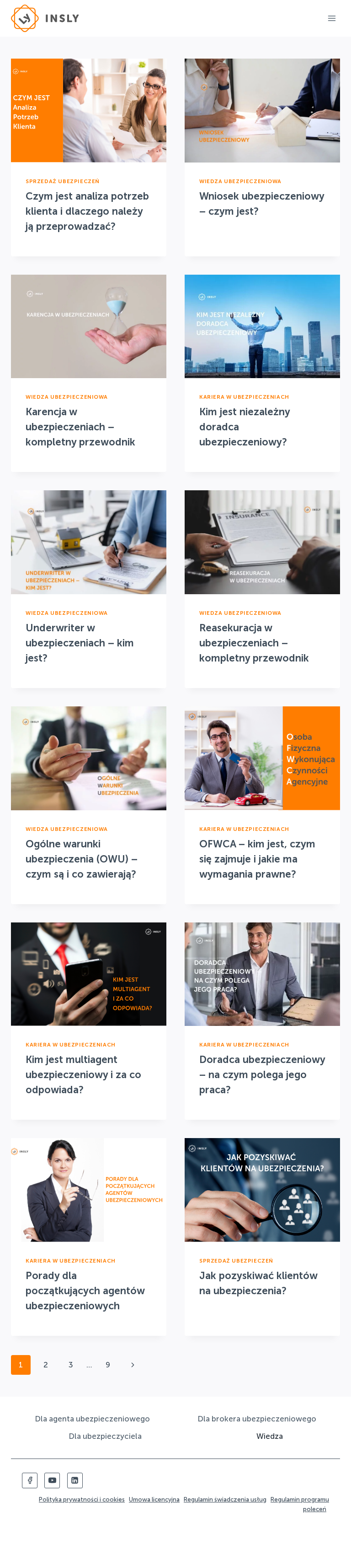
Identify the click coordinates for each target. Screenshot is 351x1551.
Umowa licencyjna (154, 1499)
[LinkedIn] (75, 1480)
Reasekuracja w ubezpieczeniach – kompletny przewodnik (254, 643)
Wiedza (269, 1436)
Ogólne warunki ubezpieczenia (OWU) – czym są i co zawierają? (82, 859)
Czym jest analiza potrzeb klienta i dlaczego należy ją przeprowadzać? (87, 211)
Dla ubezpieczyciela (105, 1436)
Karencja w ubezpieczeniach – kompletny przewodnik (80, 427)
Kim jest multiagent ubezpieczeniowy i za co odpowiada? (83, 1074)
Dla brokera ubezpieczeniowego (256, 1418)
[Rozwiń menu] (331, 18)
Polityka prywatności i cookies (82, 1499)
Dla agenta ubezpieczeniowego (92, 1418)
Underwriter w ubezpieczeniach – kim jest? (80, 643)
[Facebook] (29, 1480)
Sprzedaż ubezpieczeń (63, 181)
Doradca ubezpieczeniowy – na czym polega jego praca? (262, 1074)
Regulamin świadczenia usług (225, 1499)
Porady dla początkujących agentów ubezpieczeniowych (85, 1290)
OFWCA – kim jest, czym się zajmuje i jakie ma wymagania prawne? (257, 859)
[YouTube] (52, 1480)
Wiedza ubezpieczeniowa (240, 181)
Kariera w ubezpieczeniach (244, 397)
